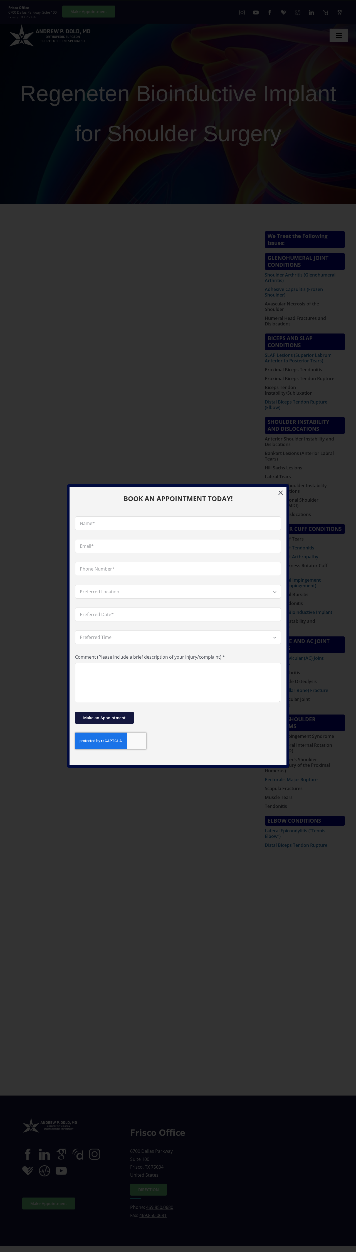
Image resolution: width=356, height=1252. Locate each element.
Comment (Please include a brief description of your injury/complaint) (150, 657)
